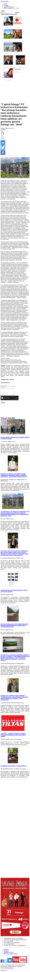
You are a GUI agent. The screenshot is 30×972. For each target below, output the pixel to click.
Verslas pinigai (23, 768)
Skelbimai (6, 950)
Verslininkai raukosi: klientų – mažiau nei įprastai (14, 765)
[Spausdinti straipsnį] (2, 139)
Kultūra (12, 594)
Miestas (14, 441)
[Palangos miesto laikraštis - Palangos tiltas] (5, 1)
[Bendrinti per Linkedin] (3, 144)
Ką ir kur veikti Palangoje (16, 739)
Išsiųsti (2, 402)
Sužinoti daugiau (9, 967)
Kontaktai (6, 5)
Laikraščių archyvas (8, 6)
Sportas (12, 629)
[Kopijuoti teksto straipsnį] (2, 135)
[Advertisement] (15, 91)
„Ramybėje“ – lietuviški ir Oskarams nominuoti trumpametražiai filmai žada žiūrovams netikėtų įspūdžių (13, 735)
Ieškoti (17, 12)
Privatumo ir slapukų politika (11, 953)
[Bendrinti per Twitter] (3, 149)
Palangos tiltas (13, 14)
